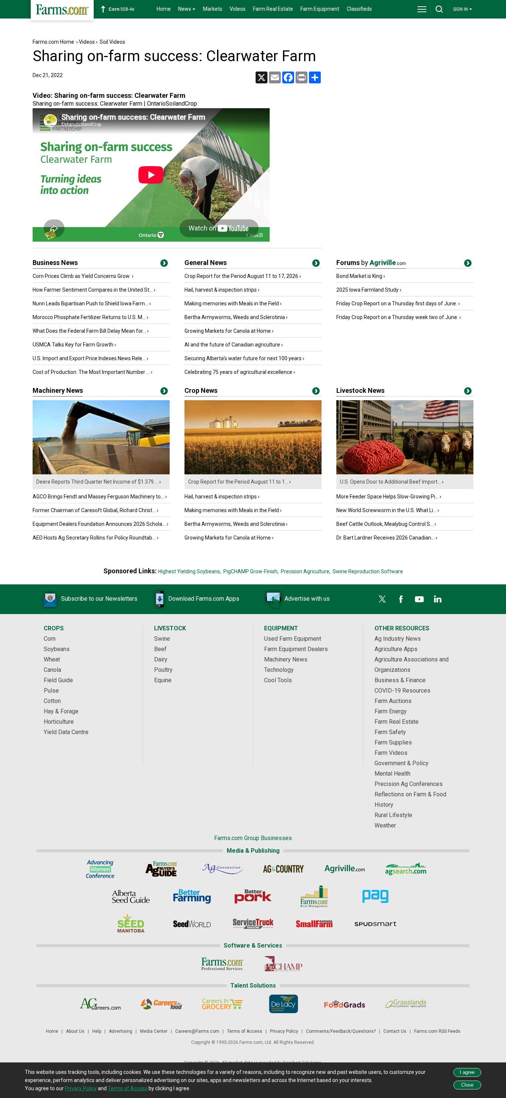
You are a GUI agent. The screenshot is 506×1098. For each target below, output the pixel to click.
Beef (160, 649)
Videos (238, 9)
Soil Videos (112, 42)
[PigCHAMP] (283, 964)
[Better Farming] (192, 896)
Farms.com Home (53, 42)
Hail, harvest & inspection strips (220, 290)
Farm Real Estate (273, 9)
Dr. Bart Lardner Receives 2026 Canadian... (385, 538)
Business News (55, 262)
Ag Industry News (397, 638)
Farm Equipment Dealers (296, 649)
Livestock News (360, 390)
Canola (52, 669)
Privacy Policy (284, 1031)
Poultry (163, 669)
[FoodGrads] (345, 1004)
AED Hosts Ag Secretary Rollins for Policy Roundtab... (94, 538)
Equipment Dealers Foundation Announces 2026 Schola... (99, 524)
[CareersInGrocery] (222, 1004)
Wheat (52, 659)
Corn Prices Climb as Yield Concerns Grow (82, 276)
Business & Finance (400, 680)
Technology (279, 669)
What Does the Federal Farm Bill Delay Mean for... (89, 331)
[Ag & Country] (283, 869)
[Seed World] (192, 924)
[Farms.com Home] (62, 10)
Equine (163, 680)
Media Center (153, 1031)
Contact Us (394, 1031)
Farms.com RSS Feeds (437, 1031)
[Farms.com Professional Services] (222, 964)
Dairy (160, 659)
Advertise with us (307, 598)
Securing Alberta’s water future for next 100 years (243, 358)
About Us (75, 1031)
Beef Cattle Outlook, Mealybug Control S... (384, 524)
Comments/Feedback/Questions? (341, 1031)
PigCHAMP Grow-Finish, (251, 571)
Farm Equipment (319, 9)
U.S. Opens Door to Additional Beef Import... (390, 482)
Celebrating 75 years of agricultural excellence (238, 372)
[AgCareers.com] (100, 1004)
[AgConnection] (222, 869)
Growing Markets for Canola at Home (227, 331)
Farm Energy (390, 711)
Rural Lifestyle (393, 815)
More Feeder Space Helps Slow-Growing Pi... (387, 497)
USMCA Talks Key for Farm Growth (73, 345)
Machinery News (58, 390)
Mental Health (392, 773)
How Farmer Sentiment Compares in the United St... (93, 290)
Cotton (52, 700)
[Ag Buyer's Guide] (161, 869)
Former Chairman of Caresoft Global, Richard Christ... (94, 510)
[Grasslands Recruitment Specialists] (406, 1004)
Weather (385, 825)
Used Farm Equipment (292, 638)
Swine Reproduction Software (368, 571)
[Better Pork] (253, 896)
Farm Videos (390, 752)
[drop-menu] (421, 9)
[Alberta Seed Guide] (131, 896)
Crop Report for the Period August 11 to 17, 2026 (241, 276)
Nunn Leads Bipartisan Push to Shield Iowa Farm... (90, 303)
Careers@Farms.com (197, 1031)
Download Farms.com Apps (203, 598)
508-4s (121, 9)
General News (205, 262)
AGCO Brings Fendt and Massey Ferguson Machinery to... (98, 497)
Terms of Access (244, 1031)
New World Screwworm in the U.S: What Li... (386, 510)
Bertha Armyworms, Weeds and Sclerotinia (234, 317)
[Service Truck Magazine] (253, 924)
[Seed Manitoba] (131, 924)
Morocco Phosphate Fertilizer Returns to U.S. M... (89, 317)
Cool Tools (278, 680)
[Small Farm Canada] (314, 924)
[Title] (164, 264)
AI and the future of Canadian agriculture (232, 345)
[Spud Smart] (375, 924)
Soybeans (57, 649)
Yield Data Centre (66, 732)
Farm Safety (390, 732)
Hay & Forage (61, 711)
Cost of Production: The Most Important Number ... (91, 372)
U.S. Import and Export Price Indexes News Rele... (89, 358)
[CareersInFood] (161, 1004)
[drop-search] (439, 9)
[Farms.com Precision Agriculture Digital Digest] (375, 896)
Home (164, 9)
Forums (371, 262)
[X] (382, 599)
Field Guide (58, 680)
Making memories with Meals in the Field (231, 303)
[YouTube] (419, 599)
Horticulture (59, 721)
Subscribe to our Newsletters (99, 598)
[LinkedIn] (437, 599)
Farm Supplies (393, 742)
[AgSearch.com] (406, 869)
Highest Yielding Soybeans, (189, 571)
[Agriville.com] (345, 869)
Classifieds (359, 9)
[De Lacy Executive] (283, 1004)
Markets (212, 9)
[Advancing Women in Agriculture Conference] (100, 869)
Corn (50, 638)
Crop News (200, 390)
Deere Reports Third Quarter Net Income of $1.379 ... (97, 482)
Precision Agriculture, (305, 571)
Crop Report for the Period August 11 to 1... (238, 482)
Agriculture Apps (395, 649)
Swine (162, 638)
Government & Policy (401, 763)
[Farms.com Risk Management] (314, 896)
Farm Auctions (393, 700)
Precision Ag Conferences (408, 783)
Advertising (120, 1031)
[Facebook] (400, 599)
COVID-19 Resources (402, 690)
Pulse (51, 690)
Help (96, 1031)
